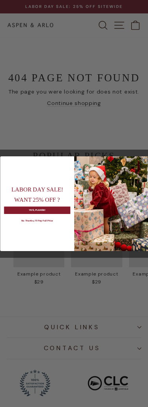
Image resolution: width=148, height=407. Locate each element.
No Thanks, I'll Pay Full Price (37, 220)
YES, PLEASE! (37, 209)
